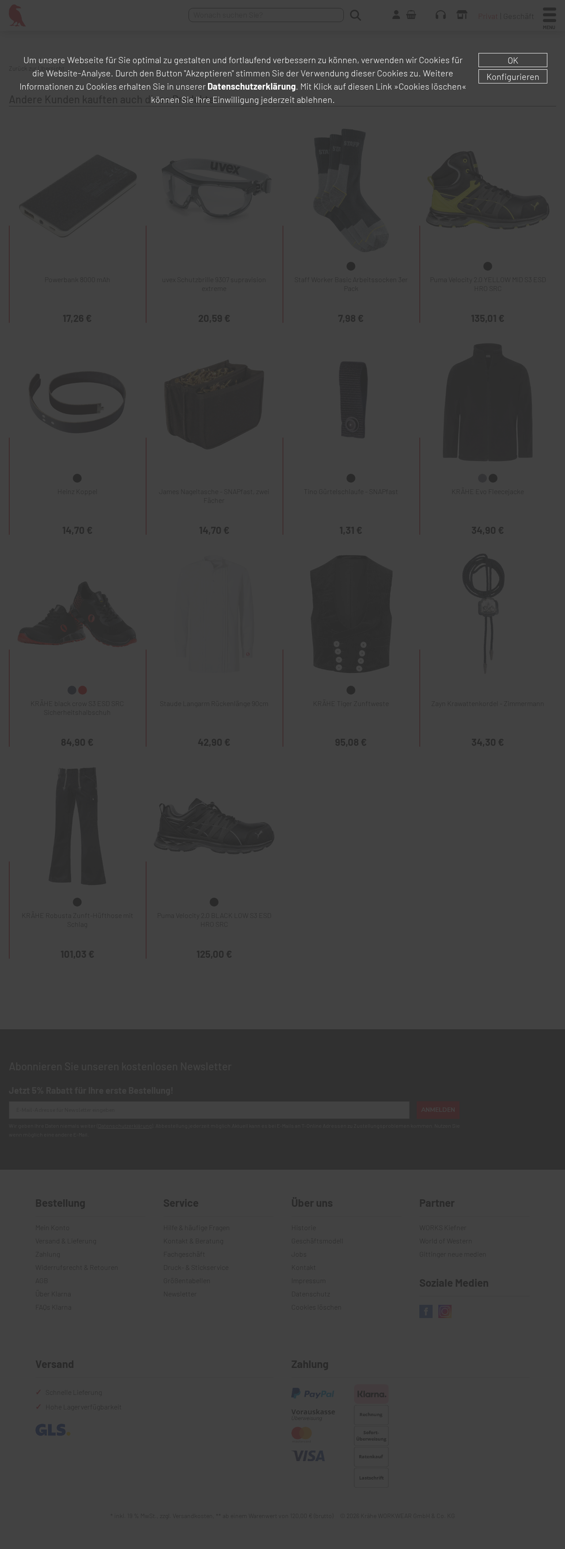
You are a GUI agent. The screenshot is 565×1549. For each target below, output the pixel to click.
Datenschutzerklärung (251, 86)
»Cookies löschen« (430, 86)
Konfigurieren (512, 76)
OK (513, 60)
